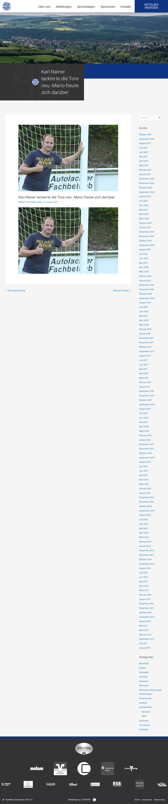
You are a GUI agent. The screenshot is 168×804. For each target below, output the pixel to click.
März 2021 (144, 165)
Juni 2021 (143, 152)
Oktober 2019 (145, 240)
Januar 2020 (145, 227)
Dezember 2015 (146, 444)
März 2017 (144, 378)
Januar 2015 (144, 493)
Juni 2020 (143, 205)
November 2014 (146, 502)
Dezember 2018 (146, 285)
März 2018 (144, 325)
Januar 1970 (144, 648)
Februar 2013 (145, 595)
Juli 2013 (143, 572)
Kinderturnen (145, 698)
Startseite (143, 720)
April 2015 (143, 479)
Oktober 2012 (145, 612)
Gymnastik (144, 672)
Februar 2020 (145, 223)
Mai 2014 (143, 528)
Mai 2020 (143, 210)
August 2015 (145, 462)
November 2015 (146, 448)
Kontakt (125, 6)
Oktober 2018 (145, 294)
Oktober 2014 (145, 506)
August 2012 (145, 621)
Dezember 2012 (146, 603)
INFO (144, 716)
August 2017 (145, 355)
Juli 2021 (143, 147)
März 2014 (144, 537)
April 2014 (144, 532)
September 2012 (146, 617)
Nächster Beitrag (122, 290)
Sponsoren (107, 6)
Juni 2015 (143, 471)
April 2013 (144, 586)
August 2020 (145, 196)
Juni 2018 (143, 311)
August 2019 (145, 249)
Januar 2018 (144, 333)
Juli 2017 (143, 360)
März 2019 (144, 271)
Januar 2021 (144, 174)
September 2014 (147, 510)
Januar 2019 (144, 280)
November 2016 (146, 395)
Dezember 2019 (146, 232)
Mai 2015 (143, 475)
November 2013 (146, 555)
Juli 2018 (143, 307)
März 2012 (144, 630)
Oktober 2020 (145, 187)
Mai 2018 (143, 316)
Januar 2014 (145, 546)
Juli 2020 (143, 201)
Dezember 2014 (146, 497)
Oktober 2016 (145, 400)
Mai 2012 (143, 625)
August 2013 (145, 568)
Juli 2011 (143, 643)
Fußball (21, 202)
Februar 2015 (145, 488)
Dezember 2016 (146, 391)
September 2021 (146, 139)
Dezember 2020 (146, 178)
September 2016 (146, 404)
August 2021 (145, 143)
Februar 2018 (145, 329)
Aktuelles (146, 711)
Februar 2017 (145, 382)
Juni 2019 (143, 258)
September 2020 (147, 192)
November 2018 (146, 289)
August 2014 (145, 515)
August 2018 (145, 302)
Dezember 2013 (146, 550)
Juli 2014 (143, 519)
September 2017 (146, 351)
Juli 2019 (143, 254)
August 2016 (145, 409)
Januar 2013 (145, 599)
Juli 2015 (143, 466)
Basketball (144, 663)
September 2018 (146, 298)
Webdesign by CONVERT (79, 799)
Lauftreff (143, 703)
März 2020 (144, 218)
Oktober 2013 (145, 559)
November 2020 (146, 183)
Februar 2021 (145, 170)
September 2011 (146, 639)
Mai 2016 (143, 422)
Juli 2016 (143, 413)
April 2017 (143, 373)
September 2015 (146, 457)
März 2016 (144, 431)
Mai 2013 (143, 581)
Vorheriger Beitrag (15, 290)
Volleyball (143, 729)
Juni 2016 (143, 417)
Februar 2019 (145, 276)
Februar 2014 (145, 541)
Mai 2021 (143, 156)
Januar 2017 (144, 387)
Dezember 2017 (146, 338)
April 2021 (143, 161)
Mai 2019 (143, 263)
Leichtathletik (145, 707)
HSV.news (144, 685)
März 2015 (144, 484)
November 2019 (146, 236)
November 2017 (146, 342)
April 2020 (144, 214)
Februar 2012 (145, 634)
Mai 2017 (143, 369)
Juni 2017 (143, 364)
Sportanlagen (86, 6)
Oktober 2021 (145, 134)
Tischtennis (144, 725)
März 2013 (144, 590)
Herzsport (144, 681)
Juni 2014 (143, 524)
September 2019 (146, 245)
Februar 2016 (145, 435)
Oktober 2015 (145, 453)
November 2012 (146, 608)
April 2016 (143, 426)
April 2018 (143, 320)
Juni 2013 (143, 577)
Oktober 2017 (145, 347)
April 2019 (143, 267)
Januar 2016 (144, 440)
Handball (143, 676)
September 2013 (147, 564)
